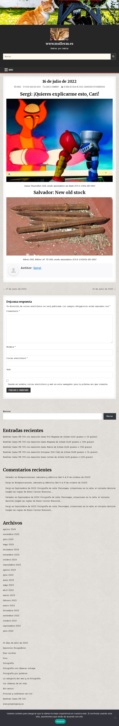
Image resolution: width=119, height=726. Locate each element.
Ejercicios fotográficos (94, 86)
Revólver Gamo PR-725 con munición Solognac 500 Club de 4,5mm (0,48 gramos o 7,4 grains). (50, 452)
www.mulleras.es (59, 44)
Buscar (7, 411)
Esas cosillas (9, 653)
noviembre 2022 (11, 615)
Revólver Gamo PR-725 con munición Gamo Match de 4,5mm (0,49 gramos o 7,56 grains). (47, 447)
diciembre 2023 (11, 549)
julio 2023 (8, 575)
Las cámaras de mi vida (15, 683)
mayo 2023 (8, 585)
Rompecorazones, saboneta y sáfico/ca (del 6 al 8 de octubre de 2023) (54, 477)
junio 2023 (8, 580)
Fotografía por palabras (15, 673)
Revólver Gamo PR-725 (14, 698)
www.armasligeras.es (13, 704)
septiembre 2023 (12, 564)
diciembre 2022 (11, 610)
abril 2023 (8, 590)
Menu (11, 69)
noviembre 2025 (11, 534)
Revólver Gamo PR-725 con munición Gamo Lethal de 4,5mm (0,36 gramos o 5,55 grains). (48, 457)
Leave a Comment (52, 87)
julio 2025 (8, 539)
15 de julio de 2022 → (104, 289)
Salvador (9, 477)
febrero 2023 (10, 600)
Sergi (18, 87)
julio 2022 (8, 631)
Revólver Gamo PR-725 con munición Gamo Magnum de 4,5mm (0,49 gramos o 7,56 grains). (48, 442)
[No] (115, 717)
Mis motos (8, 688)
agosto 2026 (9, 529)
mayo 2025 (8, 544)
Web (8, 369)
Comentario (13, 311)
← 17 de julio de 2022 (14, 289)
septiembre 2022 (12, 625)
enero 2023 (9, 605)
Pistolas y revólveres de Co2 (17, 693)
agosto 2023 (9, 570)
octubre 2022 (10, 620)
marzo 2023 (9, 595)
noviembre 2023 (11, 554)
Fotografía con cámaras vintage (19, 668)
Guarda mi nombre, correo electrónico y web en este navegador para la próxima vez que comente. (58, 384)
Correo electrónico (17, 358)
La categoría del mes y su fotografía (21, 678)
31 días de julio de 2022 (73, 86)
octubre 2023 (10, 559)
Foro (5, 658)
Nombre (11, 347)
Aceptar (60, 721)
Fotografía (8, 663)
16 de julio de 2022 (59, 81)
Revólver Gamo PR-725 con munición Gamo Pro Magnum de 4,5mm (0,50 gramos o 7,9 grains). (50, 436)
